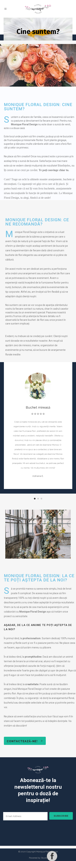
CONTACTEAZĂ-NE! (22, 741)
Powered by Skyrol (38, 858)
